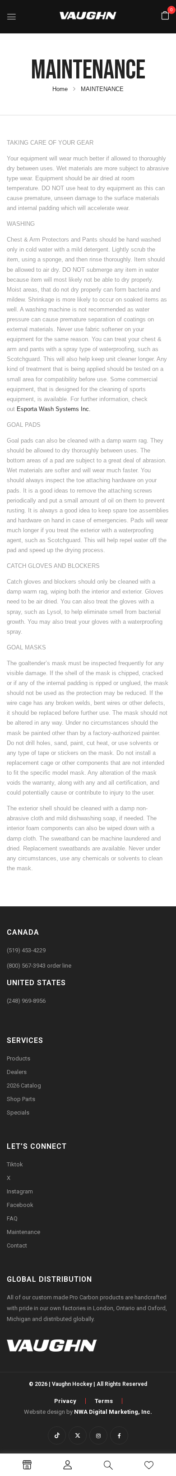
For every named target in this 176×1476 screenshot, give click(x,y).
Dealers (17, 1072)
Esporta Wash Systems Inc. (54, 409)
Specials (18, 1112)
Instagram (20, 1191)
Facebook (20, 1205)
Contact (17, 1245)
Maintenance (23, 1232)
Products (18, 1058)
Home (60, 89)
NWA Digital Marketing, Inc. (113, 1411)
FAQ (12, 1218)
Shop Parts (21, 1099)
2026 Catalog (24, 1085)
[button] (165, 16)
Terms (104, 1401)
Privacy (65, 1401)
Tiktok (15, 1164)
